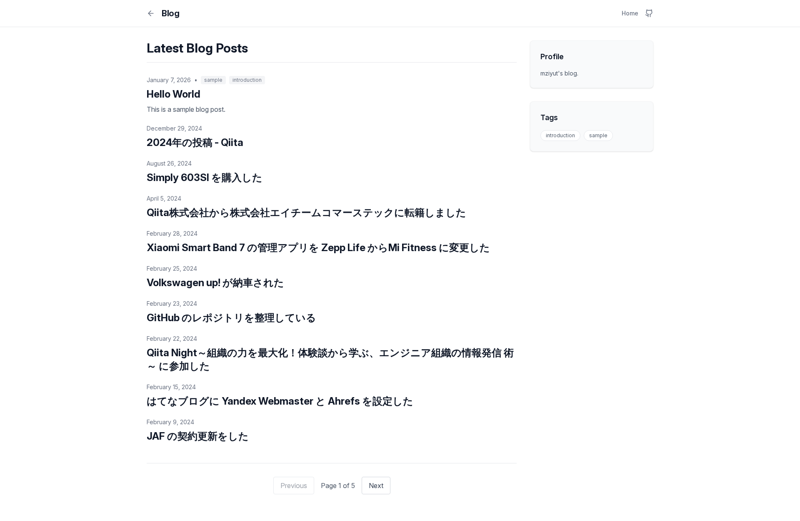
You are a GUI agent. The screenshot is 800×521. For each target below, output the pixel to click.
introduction (560, 135)
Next (376, 485)
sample (598, 135)
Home (630, 13)
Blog (170, 13)
